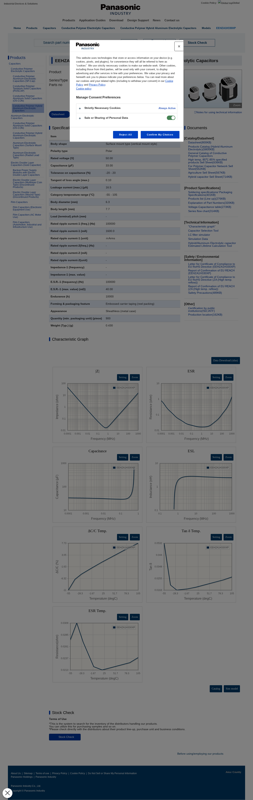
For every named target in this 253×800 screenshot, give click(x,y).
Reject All (125, 134)
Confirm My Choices (160, 134)
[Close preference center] (179, 46)
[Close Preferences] (7, 793)
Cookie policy (84, 88)
